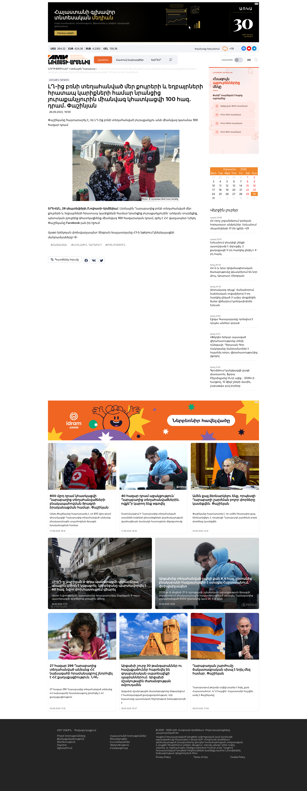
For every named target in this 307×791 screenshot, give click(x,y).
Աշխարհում (64, 747)
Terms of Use (200, 757)
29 (247, 194)
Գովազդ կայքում (85, 730)
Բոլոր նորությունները (71, 735)
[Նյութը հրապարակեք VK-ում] (94, 260)
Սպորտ (62, 744)
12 (227, 185)
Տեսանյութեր (118, 738)
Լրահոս (103, 59)
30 (254, 194)
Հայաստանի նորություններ (128, 735)
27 (233, 194)
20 (233, 189)
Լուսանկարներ (120, 741)
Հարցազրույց (119, 747)
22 (247, 189)
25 (220, 194)
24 (213, 194)
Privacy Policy (163, 757)
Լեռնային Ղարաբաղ (59, 80)
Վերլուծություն (119, 744)
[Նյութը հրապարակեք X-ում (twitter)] (101, 260)
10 (213, 185)
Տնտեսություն (66, 741)
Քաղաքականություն (70, 738)
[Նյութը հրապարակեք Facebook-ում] (86, 260)
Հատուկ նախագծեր (130, 59)
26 (227, 194)
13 (234, 185)
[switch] (238, 60)
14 (240, 185)
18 (220, 189)
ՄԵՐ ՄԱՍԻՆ (64, 730)
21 (241, 189)
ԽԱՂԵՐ (156, 59)
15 (247, 185)
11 (220, 185)
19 (227, 189)
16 (254, 185)
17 (213, 189)
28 (240, 194)
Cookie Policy (237, 757)
